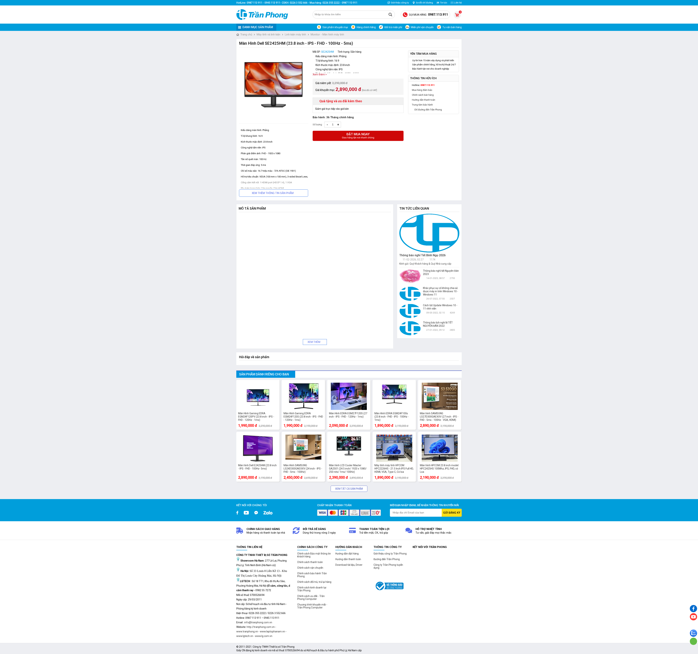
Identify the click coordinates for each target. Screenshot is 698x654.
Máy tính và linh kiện (268, 34)
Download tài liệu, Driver (348, 564)
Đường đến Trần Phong (387, 559)
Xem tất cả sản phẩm (349, 488)
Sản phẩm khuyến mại (335, 27)
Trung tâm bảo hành (422, 104)
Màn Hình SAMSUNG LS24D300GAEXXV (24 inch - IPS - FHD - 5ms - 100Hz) (303, 468)
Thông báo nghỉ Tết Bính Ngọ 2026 (422, 255)
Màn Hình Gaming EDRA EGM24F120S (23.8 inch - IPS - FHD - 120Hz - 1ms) (303, 416)
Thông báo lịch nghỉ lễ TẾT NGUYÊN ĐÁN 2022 (438, 324)
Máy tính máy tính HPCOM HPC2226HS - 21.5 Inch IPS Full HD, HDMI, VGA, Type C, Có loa (394, 468)
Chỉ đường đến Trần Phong (428, 109)
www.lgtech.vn (244, 636)
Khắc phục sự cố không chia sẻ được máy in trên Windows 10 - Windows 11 (440, 291)
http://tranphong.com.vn (261, 626)
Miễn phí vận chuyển (422, 27)
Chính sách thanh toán (310, 562)
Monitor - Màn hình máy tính (327, 34)
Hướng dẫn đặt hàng (347, 553)
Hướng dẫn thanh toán (423, 99)
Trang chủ (246, 34)
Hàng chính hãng (366, 27)
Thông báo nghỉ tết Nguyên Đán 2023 (441, 272)
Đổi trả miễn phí (393, 27)
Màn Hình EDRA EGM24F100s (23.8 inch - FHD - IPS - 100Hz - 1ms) (391, 416)
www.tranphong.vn (247, 631)
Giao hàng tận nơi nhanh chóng (358, 135)
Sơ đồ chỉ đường (424, 2)
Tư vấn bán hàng (452, 27)
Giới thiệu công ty (400, 2)
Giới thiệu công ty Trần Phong (390, 553)
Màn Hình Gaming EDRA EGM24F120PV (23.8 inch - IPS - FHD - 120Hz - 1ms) (256, 416)
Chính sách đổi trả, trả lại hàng (314, 581)
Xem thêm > (320, 74)
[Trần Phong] (263, 14)
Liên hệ (458, 2)
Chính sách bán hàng (423, 95)
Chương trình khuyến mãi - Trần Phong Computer (312, 606)
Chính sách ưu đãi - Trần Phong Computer (311, 597)
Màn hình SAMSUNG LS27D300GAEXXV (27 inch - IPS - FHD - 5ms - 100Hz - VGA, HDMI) (439, 416)
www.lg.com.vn (263, 636)
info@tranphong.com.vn (258, 622)
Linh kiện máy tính (295, 34)
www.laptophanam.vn (272, 631)
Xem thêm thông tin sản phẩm (273, 193)
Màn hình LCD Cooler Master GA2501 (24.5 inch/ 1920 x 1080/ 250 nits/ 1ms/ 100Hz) (348, 468)
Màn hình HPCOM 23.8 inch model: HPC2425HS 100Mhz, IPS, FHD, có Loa (439, 468)
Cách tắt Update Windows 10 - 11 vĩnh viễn (440, 307)
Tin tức (443, 2)
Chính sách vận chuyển (310, 567)
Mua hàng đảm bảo (422, 90)
